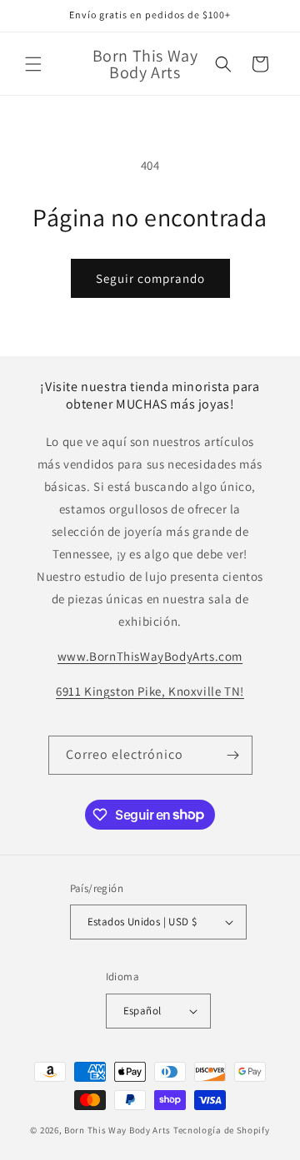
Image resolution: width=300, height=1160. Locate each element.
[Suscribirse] (233, 755)
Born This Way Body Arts (117, 1130)
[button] (33, 64)
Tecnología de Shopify (221, 1130)
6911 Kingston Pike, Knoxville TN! (150, 691)
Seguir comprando (150, 278)
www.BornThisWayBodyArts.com (150, 656)
